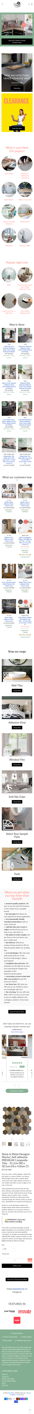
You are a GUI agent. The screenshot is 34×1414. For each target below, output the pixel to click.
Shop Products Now (17, 1012)
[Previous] (12, 1139)
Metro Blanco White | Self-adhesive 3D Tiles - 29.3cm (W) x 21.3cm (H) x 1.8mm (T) (25, 621)
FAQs (3, 1383)
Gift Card (4, 1385)
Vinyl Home (11, 1393)
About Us (5, 1374)
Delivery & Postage (8, 1379)
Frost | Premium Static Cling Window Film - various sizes (9, 584)
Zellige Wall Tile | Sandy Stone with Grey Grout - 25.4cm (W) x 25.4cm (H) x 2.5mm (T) (8, 459)
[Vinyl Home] (17, 4)
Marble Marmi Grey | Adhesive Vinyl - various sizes (25, 584)
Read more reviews (17, 1091)
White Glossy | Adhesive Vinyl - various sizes (25, 503)
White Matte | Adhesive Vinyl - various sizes (9, 503)
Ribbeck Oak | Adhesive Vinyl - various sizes (9, 539)
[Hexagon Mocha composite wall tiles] (17, 1120)
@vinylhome (18, 1289)
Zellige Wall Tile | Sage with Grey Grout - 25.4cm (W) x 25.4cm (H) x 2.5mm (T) (25, 459)
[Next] (21, 1139)
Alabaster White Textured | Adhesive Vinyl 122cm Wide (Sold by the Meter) (25, 385)
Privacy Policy (20, 1394)
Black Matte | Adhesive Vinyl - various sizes (9, 619)
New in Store (17, 324)
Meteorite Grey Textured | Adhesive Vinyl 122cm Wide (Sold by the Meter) (9, 349)
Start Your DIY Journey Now (17, 1279)
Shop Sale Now (17, 128)
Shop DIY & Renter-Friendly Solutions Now (17, 41)
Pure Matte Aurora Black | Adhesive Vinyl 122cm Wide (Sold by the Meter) (9, 422)
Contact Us (5, 1376)
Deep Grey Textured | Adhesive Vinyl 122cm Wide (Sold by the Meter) (25, 349)
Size (3, 1245)
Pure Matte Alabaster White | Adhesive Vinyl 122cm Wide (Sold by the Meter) (25, 422)
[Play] (17, 1120)
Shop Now (17, 88)
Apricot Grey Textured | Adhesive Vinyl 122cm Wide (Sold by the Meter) (9, 385)
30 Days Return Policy (9, 1381)
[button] (15, 1085)
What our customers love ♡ (17, 479)
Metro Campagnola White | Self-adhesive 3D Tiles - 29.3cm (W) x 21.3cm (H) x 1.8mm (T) (25, 541)
